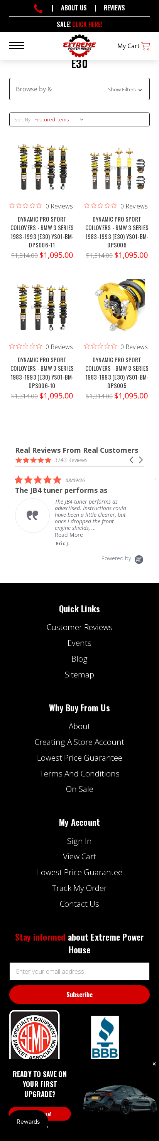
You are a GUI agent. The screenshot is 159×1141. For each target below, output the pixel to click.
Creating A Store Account (79, 741)
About (79, 726)
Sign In (79, 840)
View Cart (79, 856)
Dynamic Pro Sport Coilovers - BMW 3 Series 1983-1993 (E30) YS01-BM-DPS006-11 (42, 232)
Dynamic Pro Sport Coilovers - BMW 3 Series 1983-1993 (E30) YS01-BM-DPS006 (117, 232)
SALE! (79, 24)
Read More (69, 534)
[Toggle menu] (21, 45)
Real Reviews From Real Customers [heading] (76, 450)
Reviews (114, 7)
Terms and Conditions (80, 773)
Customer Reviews (80, 627)
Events (79, 642)
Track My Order (79, 887)
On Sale (79, 788)
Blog (79, 658)
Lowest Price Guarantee (79, 757)
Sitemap (79, 674)
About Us (74, 7)
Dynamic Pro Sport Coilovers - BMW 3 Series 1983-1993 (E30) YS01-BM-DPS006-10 (42, 372)
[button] (79, 89)
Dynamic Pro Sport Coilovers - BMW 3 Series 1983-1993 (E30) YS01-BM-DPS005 (117, 372)
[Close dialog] (154, 1064)
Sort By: (23, 119)
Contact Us (79, 903)
